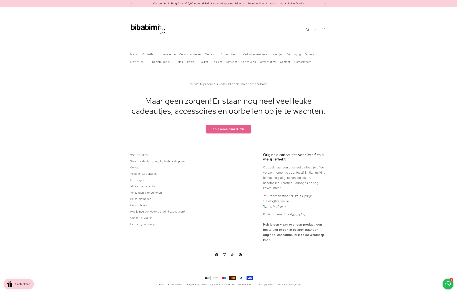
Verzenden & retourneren (146, 192)
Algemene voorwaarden (222, 284)
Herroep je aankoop (142, 224)
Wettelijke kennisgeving (289, 284)
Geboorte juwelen (141, 217)
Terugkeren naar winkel (228, 129)
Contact (135, 167)
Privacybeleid (175, 284)
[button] (150, 54)
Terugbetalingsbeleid (196, 284)
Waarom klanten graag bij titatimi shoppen (157, 161)
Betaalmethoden (140, 199)
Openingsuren (139, 180)
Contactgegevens (265, 284)
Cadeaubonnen (139, 205)
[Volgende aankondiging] (325, 3)
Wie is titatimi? (139, 155)
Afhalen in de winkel (143, 186)
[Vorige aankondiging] (131, 3)
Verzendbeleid (245, 284)
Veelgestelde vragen (143, 173)
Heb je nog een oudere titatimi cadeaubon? (157, 211)
